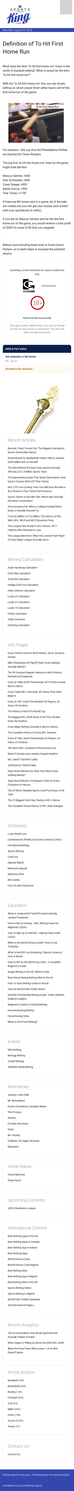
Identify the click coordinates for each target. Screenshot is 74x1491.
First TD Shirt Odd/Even (21, 885)
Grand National (16, 1174)
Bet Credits (14, 879)
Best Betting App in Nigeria (22, 1276)
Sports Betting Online (19, 1287)
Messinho (13, 1146)
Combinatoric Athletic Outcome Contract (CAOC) (35, 839)
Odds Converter (16, 619)
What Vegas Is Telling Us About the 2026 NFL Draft (36, 1342)
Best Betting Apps (18, 1253)
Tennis (11, 1426)
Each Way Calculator (19, 573)
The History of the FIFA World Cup (26, 711)
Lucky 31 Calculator (19, 602)
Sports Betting (16, 851)
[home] (19, 14)
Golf (10, 1403)
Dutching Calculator (19, 625)
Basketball (13, 1386)
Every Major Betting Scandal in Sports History (33, 726)
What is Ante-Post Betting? (23, 1021)
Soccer (11, 1420)
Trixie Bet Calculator (19, 579)
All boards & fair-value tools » (19, 369)
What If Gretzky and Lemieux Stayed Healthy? (33, 753)
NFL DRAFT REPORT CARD (23, 759)
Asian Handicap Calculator (22, 567)
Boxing (11, 1391)
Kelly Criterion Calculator (21, 590)
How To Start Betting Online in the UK (28, 983)
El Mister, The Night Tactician (24, 1140)
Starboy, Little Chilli (18, 1094)
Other (11, 1414)
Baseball (12, 1380)
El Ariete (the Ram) (18, 1123)
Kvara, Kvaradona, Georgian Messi (27, 1106)
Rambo (12, 1117)
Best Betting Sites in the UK (23, 1282)
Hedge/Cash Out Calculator (23, 584)
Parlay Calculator (17, 613)
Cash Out (13, 856)
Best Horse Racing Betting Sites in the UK (30, 977)
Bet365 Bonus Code (19, 1259)
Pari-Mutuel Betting (18, 845)
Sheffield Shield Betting (20, 1067)
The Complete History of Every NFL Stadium (32, 732)
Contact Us (14, 1454)
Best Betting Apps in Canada (24, 1241)
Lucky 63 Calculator (19, 596)
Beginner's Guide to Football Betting (27, 1004)
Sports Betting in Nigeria (21, 1293)
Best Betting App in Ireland (22, 1247)
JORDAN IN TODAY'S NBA (22, 765)
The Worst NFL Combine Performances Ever (32, 748)
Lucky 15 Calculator (19, 607)
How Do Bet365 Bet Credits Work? (26, 989)
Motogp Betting (16, 1055)
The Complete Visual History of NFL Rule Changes (35, 806)
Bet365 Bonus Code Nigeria (23, 1264)
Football (12, 1397)
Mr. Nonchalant (16, 1100)
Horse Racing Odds (18, 1016)
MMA (11, 1409)
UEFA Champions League (22, 1208)
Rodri (11, 1129)
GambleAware (48, 285)
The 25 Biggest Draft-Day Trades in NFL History (34, 800)
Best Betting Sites (17, 1270)
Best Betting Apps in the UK (23, 1236)
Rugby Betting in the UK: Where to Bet (28, 971)
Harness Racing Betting (21, 1010)
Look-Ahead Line (17, 833)
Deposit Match (16, 862)
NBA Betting (14, 1049)
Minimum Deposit (17, 868)
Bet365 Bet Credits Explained (24, 1299)
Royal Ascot (14, 1180)
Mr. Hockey (14, 1135)
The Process (14, 1112)
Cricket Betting (16, 1061)
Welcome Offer (16, 874)
